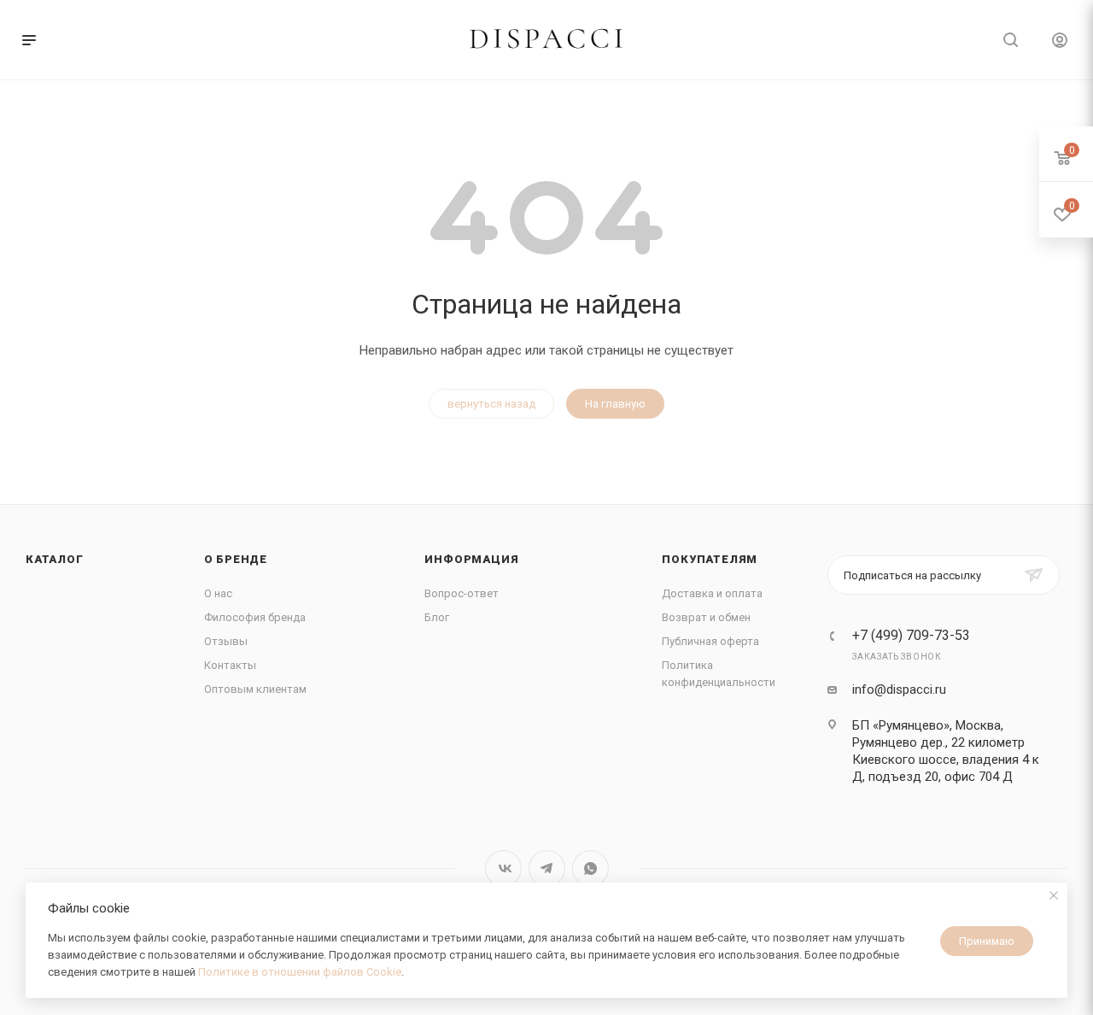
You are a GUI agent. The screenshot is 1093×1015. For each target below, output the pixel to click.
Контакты (230, 665)
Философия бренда (255, 617)
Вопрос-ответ (461, 593)
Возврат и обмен (706, 617)
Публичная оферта (710, 641)
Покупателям (709, 559)
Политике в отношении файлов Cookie (299, 971)
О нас (218, 593)
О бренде (235, 559)
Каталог (55, 559)
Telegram (547, 868)
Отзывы (226, 641)
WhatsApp (590, 868)
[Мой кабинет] (1059, 42)
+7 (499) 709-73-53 (911, 635)
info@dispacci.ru (899, 689)
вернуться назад (491, 403)
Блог (436, 617)
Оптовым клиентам (255, 689)
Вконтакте (503, 868)
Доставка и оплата (712, 593)
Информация (471, 559)
